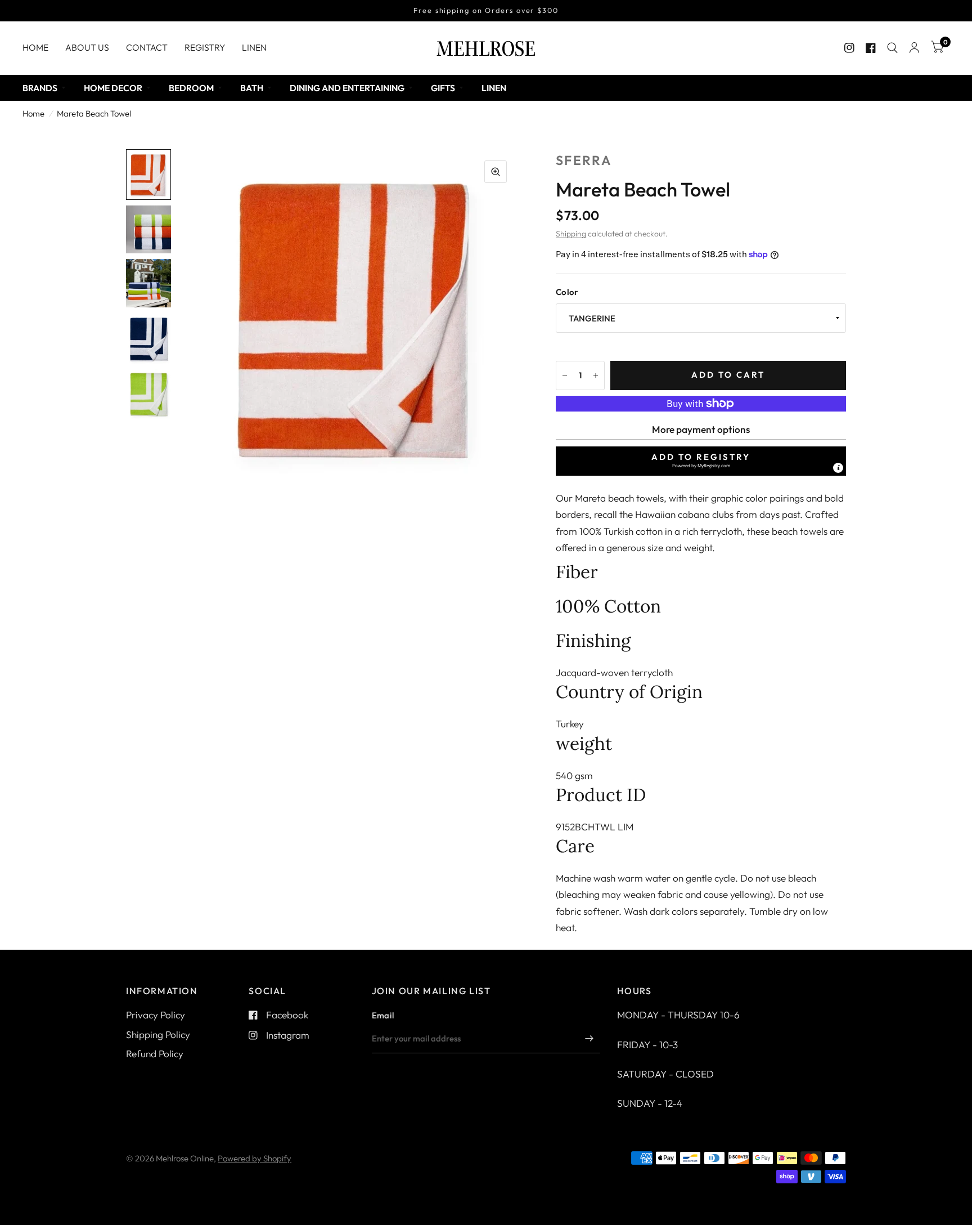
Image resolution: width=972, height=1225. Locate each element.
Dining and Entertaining (347, 87)
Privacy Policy (155, 1015)
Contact (147, 47)
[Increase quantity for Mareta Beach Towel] (595, 375)
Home (35, 47)
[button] (701, 461)
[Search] (892, 47)
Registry (204, 47)
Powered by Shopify (254, 1158)
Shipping (571, 234)
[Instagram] (849, 47)
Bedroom (191, 87)
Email (383, 1015)
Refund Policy (154, 1053)
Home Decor (113, 87)
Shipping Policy (158, 1034)
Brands (39, 87)
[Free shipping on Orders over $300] (486, 11)
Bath (251, 87)
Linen (254, 47)
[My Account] (914, 47)
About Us (87, 47)
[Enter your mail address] (589, 1038)
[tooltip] (838, 468)
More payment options (701, 429)
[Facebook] (870, 47)
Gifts (443, 87)
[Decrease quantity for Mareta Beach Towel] (564, 375)
